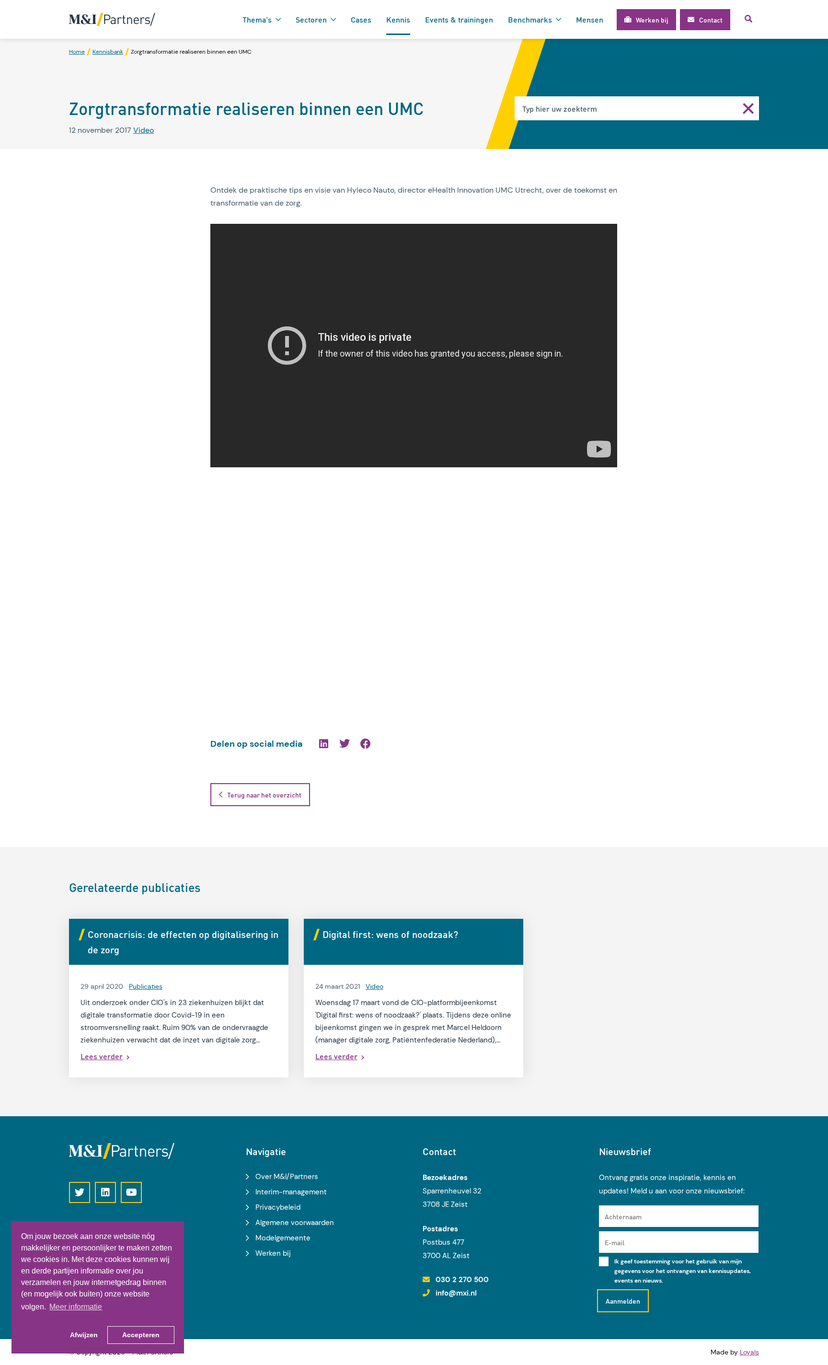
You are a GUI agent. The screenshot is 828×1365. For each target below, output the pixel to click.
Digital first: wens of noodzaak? (390, 934)
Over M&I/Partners (286, 1176)
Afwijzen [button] (84, 1335)
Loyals (749, 1352)
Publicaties (145, 986)
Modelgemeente (282, 1238)
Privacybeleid (277, 1207)
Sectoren (311, 19)
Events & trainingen (459, 19)
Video (143, 130)
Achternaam (623, 1216)
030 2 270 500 (462, 1279)
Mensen (589, 19)
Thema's (257, 19)
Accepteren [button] (141, 1335)
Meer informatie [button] (75, 1307)
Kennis (398, 19)
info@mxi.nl (456, 1293)
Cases (361, 19)
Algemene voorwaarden (294, 1222)
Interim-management (291, 1192)
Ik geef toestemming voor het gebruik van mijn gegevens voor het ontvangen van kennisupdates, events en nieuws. (682, 1271)
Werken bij (273, 1253)
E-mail (614, 1242)
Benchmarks (530, 19)
